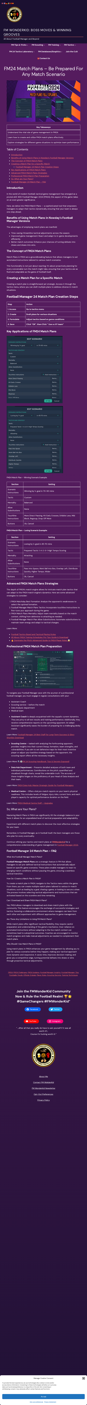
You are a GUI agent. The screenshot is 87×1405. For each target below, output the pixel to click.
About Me (43, 1076)
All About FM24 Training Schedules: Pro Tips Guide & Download (39, 637)
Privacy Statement (50, 1402)
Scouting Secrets (54, 975)
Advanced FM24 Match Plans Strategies (29, 173)
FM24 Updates (33, 972)
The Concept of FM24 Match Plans (26, 161)
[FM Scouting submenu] (44, 45)
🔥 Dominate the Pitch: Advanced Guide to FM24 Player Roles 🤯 (40, 640)
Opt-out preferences (36, 1402)
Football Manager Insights (50, 972)
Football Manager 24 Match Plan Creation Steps (37, 167)
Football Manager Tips (70, 972)
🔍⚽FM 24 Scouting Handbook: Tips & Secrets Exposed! (43, 761)
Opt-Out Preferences (43, 1094)
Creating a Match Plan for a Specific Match (30, 164)
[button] (83, 1378)
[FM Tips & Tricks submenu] (27, 45)
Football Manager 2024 (67, 845)
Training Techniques (70, 975)
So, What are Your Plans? (22, 179)
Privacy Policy (43, 1100)
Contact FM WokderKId (43, 1082)
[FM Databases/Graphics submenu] (61, 51)
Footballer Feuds (16, 975)
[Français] (5, 3)
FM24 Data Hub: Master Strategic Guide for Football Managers (46, 785)
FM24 (10, 972)
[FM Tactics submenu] (75, 45)
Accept (43, 1397)
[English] (3, 3)
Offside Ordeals (29, 975)
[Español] (13, 3)
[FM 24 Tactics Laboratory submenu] (33, 51)
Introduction (16, 155)
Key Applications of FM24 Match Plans (28, 170)
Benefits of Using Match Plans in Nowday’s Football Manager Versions (42, 158)
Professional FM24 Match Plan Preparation (30, 176)
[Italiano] (9, 3)
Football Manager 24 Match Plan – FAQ (28, 182)
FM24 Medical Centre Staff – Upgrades (35, 803)
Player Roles (41, 975)
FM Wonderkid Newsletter (43, 1088)
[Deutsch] (7, 3)
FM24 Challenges (20, 972)
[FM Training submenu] (59, 45)
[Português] (11, 3)
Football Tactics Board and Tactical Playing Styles (33, 634)
